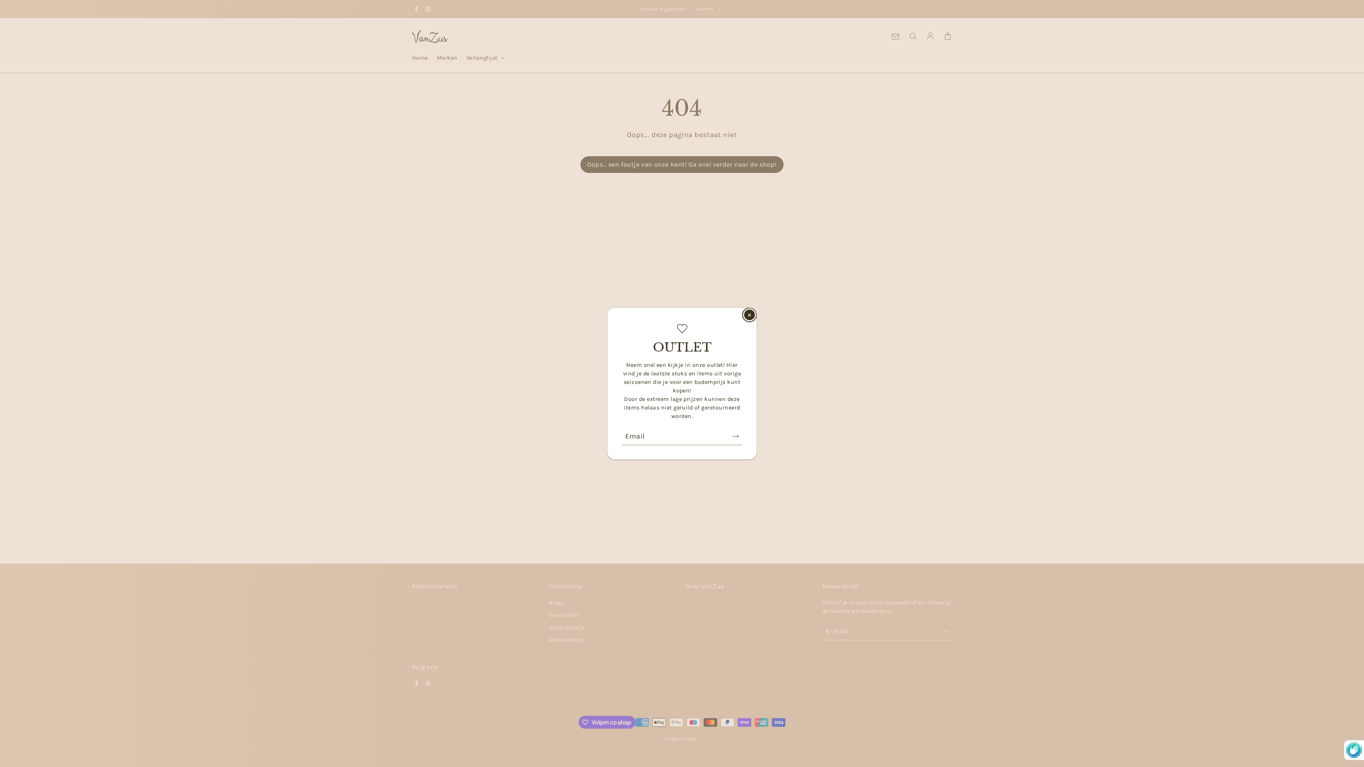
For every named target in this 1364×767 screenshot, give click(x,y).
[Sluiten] (749, 315)
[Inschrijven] (735, 436)
